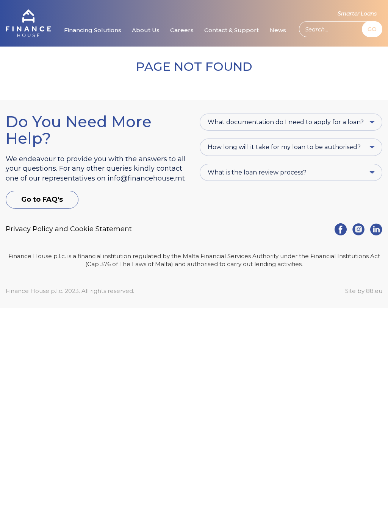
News (277, 30)
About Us (146, 30)
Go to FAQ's (42, 199)
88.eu (374, 290)
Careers (182, 30)
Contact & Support (231, 30)
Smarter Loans (357, 14)
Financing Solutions (92, 30)
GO (372, 29)
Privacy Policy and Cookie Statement (69, 229)
